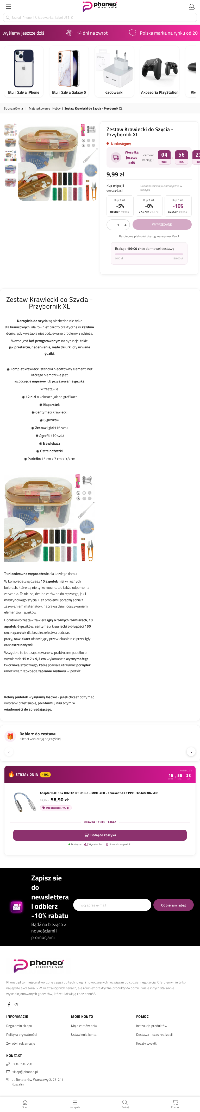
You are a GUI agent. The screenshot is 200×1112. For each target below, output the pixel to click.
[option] (58, 161)
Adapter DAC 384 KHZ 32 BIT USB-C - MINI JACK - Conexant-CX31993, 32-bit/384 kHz (99, 793)
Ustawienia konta (84, 1034)
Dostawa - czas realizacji (154, 1034)
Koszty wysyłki (146, 1043)
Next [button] (93, 161)
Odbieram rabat (173, 905)
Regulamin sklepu (19, 1025)
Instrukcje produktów (151, 1025)
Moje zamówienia (84, 1025)
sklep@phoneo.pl (25, 1071)
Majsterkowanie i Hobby (45, 108)
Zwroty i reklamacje (20, 1043)
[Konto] (191, 6)
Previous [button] (22, 161)
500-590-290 (22, 1064)
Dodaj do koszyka (103, 835)
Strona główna (13, 108)
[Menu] (8, 6)
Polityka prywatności (21, 1034)
